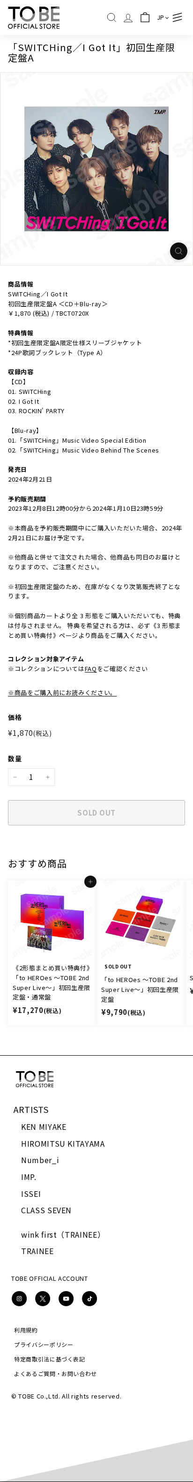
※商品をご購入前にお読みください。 (62, 692)
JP (160, 17)
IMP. (29, 1176)
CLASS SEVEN (46, 1210)
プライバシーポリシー (44, 1344)
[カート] (145, 17)
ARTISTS (31, 1109)
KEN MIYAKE (44, 1126)
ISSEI (31, 1193)
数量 (15, 758)
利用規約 (26, 1330)
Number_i (40, 1159)
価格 (15, 717)
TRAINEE (37, 1250)
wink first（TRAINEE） (63, 1234)
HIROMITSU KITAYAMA (63, 1143)
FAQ (91, 668)
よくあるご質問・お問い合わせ (55, 1373)
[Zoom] (179, 251)
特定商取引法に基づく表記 (49, 1359)
